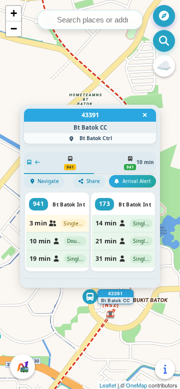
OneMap (136, 385)
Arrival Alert (136, 181)
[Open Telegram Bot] (22, 366)
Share (93, 181)
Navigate (48, 181)
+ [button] (13, 13)
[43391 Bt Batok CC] (90, 296)
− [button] (13, 28)
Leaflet (108, 385)
